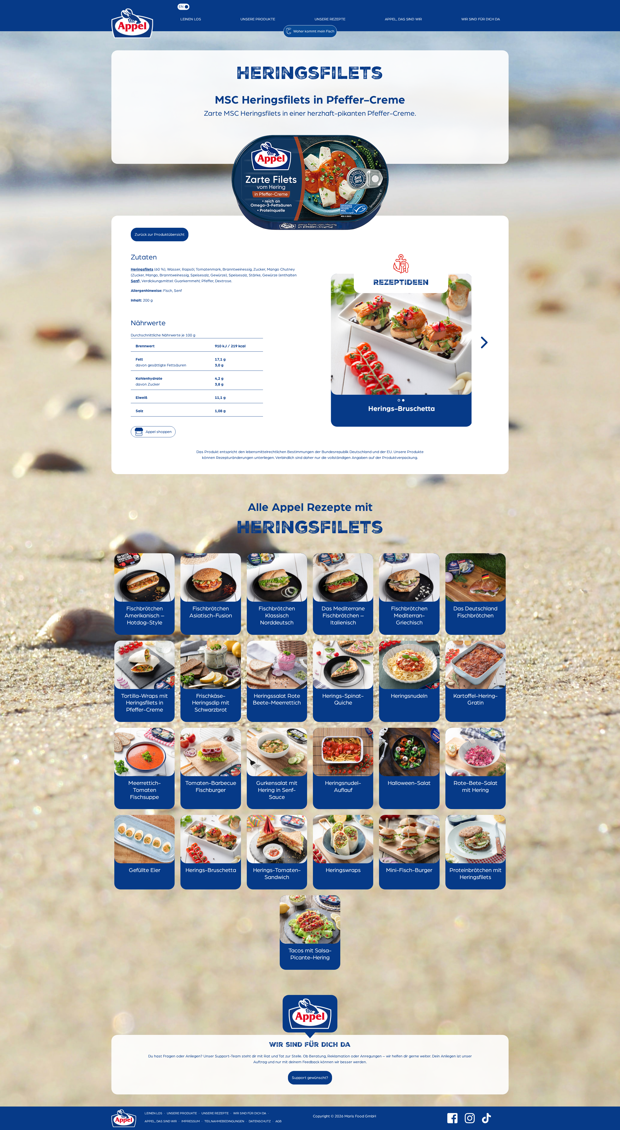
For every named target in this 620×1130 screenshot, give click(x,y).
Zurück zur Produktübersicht (160, 234)
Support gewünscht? (310, 1078)
